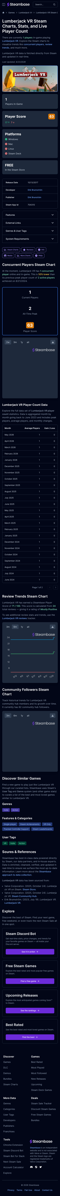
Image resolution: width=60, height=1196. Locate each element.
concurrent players (34, 44)
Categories (9, 1109)
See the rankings (28, 1010)
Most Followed (39, 1073)
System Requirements (17, 238)
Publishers (8, 1125)
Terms (19, 1190)
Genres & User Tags (16, 230)
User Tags (8, 1114)
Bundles (7, 1078)
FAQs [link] (41, 255)
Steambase (35, 1147)
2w (7, 342)
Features (10, 214)
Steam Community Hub (24, 896)
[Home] (3, 12)
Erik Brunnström (35, 190)
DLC (5, 1067)
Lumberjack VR (10, 40)
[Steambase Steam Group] (36, 1167)
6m (15, 626)
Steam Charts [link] (12, 250)
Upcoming (36, 1084)
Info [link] (42, 250)
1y (22, 342)
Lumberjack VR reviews (14, 618)
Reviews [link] (30, 250)
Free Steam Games (41, 1114)
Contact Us (47, 1190)
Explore (7, 1172)
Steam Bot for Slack (14, 1156)
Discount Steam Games (43, 1109)
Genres (7, 1103)
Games (11, 12)
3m (15, 342)
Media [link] (9, 255)
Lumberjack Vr (25, 12)
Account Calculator (13, 1167)
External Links (13, 222)
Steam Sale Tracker (41, 1103)
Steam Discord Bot (13, 1150)
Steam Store (29, 889)
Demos (7, 1073)
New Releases (38, 1078)
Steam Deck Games (41, 1090)
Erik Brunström (34, 197)
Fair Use (28, 1190)
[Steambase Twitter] (40, 1167)
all (28, 342)
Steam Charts (10, 1084)
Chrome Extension (13, 1144)
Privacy (11, 1190)
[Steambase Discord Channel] (31, 1167)
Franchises (9, 1131)
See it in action (28, 951)
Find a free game (28, 981)
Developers (9, 1120)
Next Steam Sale (12, 1161)
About (37, 1190)
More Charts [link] (25, 255)
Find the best (28, 1037)
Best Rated (37, 1062)
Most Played (37, 1067)
